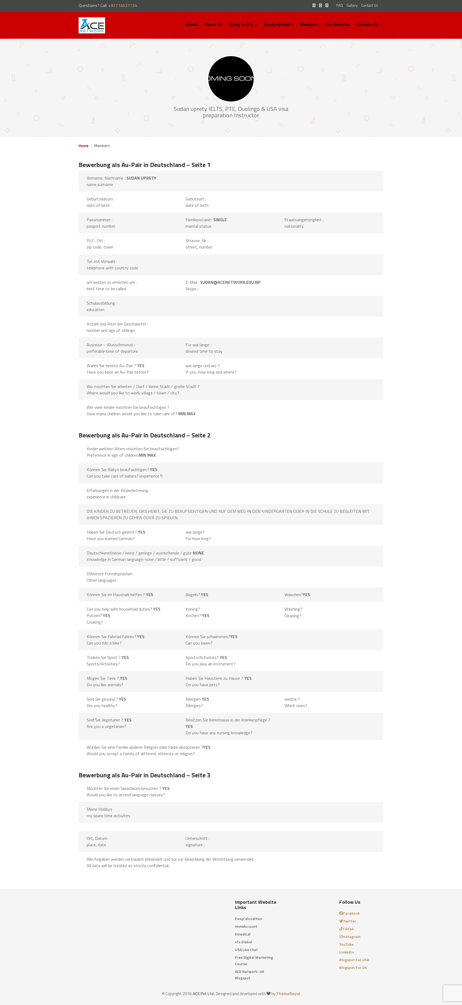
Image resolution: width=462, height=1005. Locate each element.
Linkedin (346, 952)
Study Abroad (277, 24)
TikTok (348, 929)
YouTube (346, 944)
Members (309, 24)
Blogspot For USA (354, 960)
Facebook (351, 913)
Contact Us (369, 5)
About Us (213, 24)
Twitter (349, 921)
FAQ (339, 5)
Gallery (352, 5)
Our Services (337, 24)
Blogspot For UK (353, 967)
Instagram (351, 936)
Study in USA (241, 24)
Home (192, 24)
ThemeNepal (288, 994)
